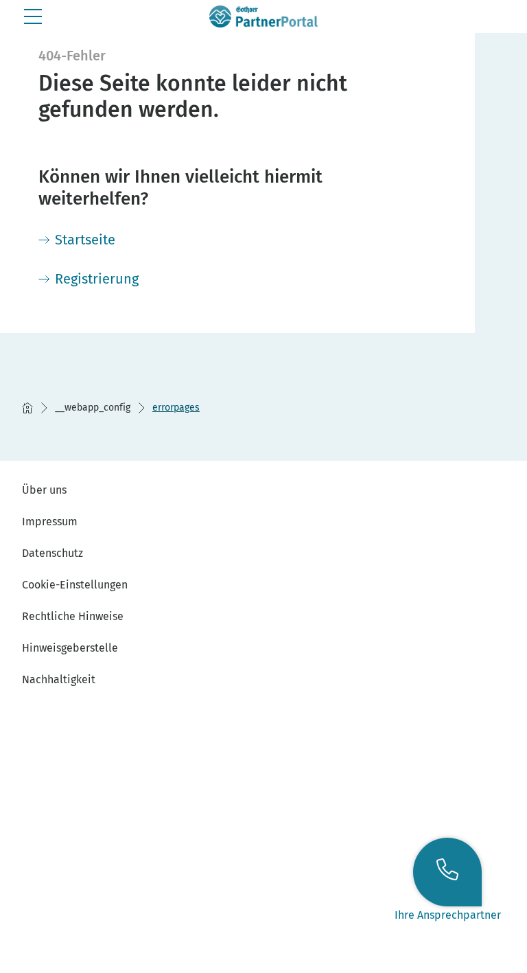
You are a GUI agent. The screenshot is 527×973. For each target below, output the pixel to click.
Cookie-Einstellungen (75, 584)
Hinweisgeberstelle (70, 647)
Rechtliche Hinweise (73, 616)
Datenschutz (52, 553)
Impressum (50, 521)
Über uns (44, 489)
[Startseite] (27, 407)
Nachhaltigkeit (58, 679)
